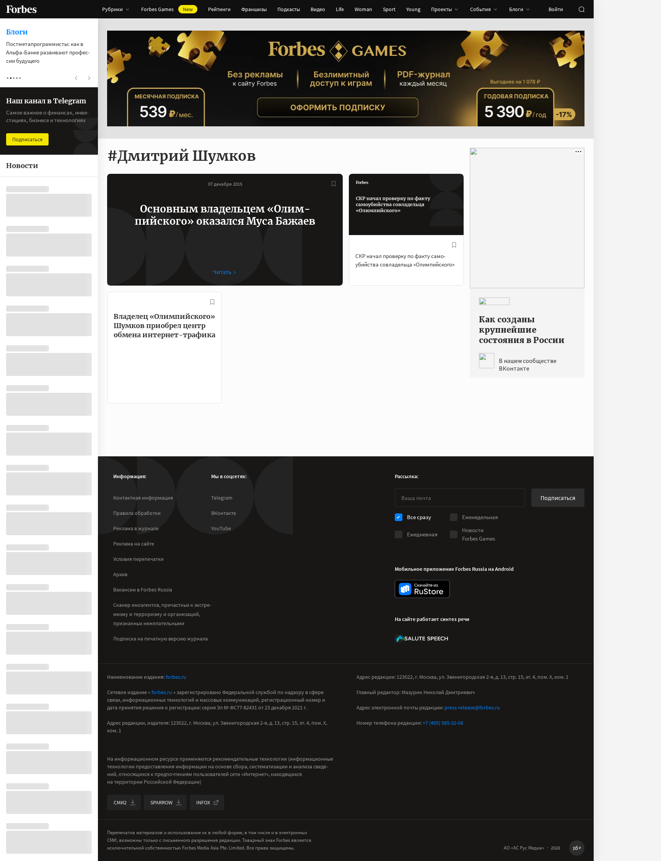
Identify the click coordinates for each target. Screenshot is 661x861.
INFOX (203, 802)
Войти (556, 9)
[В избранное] (333, 184)
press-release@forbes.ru (472, 707)
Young (413, 9)
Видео (318, 9)
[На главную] (21, 9)
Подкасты (288, 9)
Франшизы (254, 9)
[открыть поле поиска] (581, 9)
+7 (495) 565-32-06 (443, 722)
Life (340, 9)
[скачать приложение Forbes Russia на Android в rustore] (422, 589)
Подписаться (558, 498)
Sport (389, 9)
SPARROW (161, 802)
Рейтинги (219, 9)
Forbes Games (167, 9)
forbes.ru (176, 676)
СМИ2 (120, 802)
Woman (363, 9)
